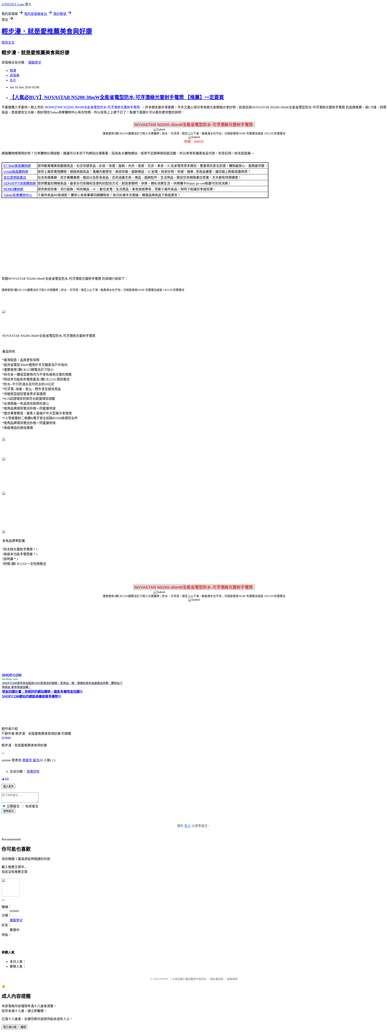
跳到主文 (8, 42)
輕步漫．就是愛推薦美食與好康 (47, 31)
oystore (6, 737)
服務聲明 (232, 979)
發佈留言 (8, 811)
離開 (23, 1027)
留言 (36, 760)
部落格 (14, 75)
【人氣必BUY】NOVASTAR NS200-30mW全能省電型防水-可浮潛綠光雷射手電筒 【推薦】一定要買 (117, 97)
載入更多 (8, 786)
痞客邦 (27, 760)
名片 (13, 80)
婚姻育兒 (34, 62)
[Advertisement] (194, 236)
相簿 (13, 70)
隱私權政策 (216, 979)
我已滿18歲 (10, 1027)
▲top (5, 778)
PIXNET (163, 979)
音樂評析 (33, 771)
